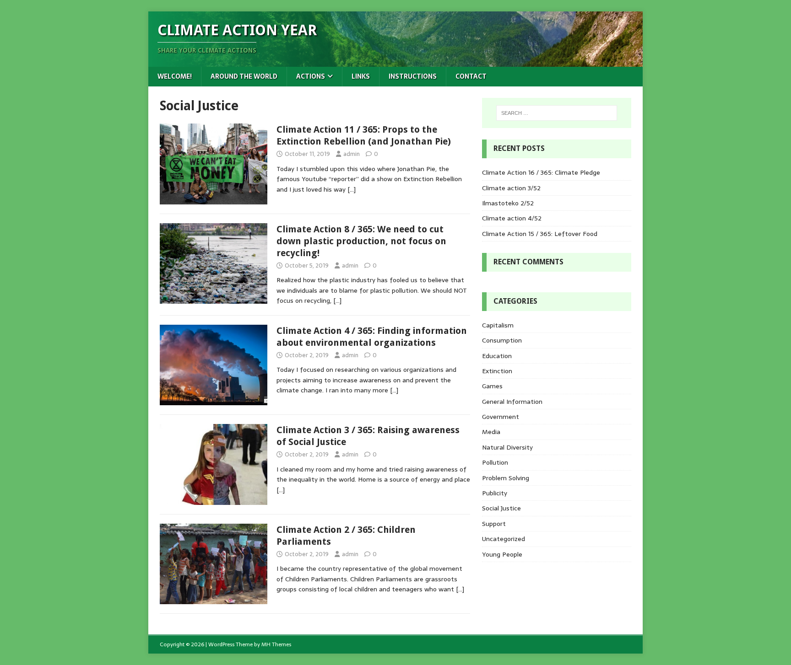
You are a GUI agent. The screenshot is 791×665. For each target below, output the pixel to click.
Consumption (502, 340)
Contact (471, 76)
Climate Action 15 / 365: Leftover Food (539, 234)
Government (500, 417)
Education (497, 356)
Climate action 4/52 (512, 218)
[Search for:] (556, 113)
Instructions (413, 76)
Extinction (497, 371)
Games (492, 386)
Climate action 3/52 (511, 188)
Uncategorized (503, 539)
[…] (351, 189)
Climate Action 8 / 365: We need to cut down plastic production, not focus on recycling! (361, 241)
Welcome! (174, 76)
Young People (502, 554)
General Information (512, 402)
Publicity (494, 493)
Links (361, 76)
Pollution (495, 462)
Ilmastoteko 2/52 (508, 203)
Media (491, 432)
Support (494, 524)
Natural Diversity (507, 447)
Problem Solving (505, 478)
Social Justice (501, 508)
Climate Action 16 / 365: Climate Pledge (541, 172)
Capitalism (498, 325)
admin (351, 154)
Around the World (244, 76)
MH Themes (276, 644)
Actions (310, 76)
